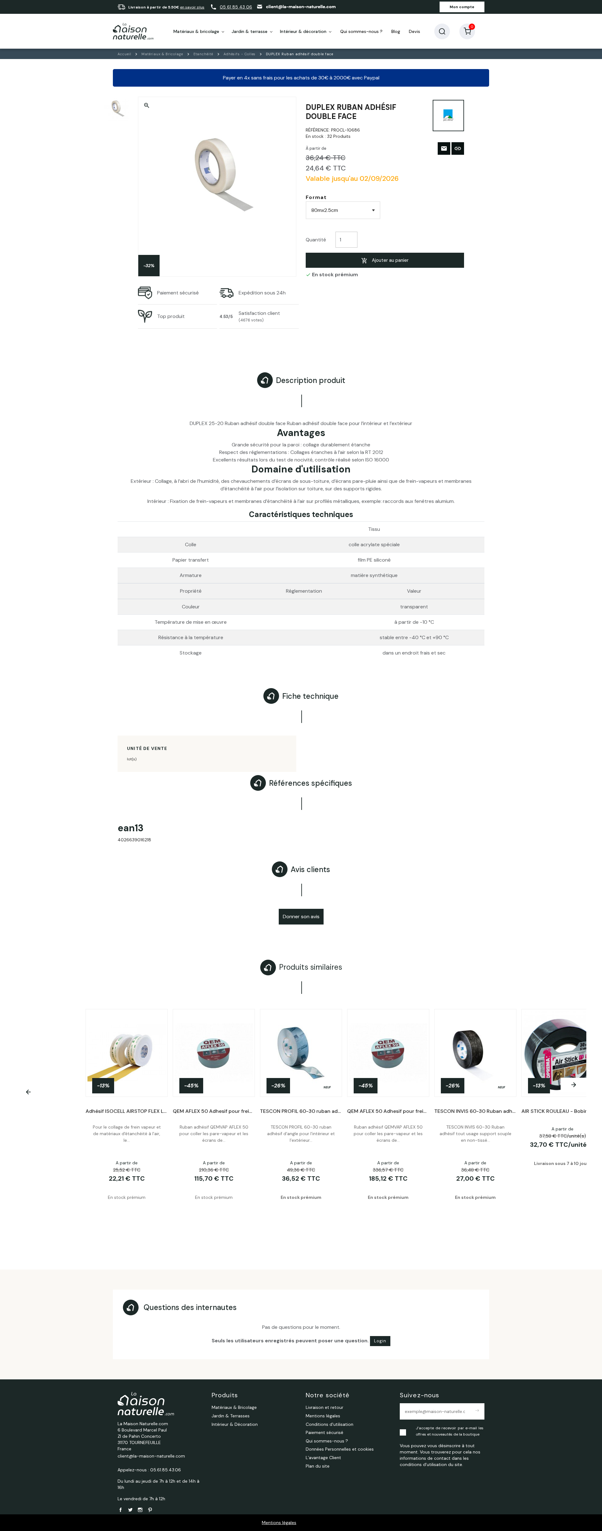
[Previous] (28, 1092)
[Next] (573, 1085)
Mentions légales (279, 1522)
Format (316, 197)
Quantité (316, 239)
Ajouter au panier (390, 260)
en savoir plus (192, 7)
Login (380, 1341)
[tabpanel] (301, 1121)
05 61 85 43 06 (236, 7)
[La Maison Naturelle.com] (133, 31)
